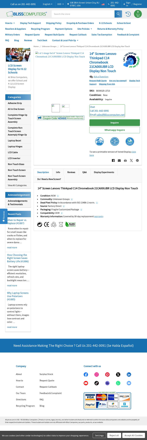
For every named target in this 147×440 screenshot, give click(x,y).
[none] (60, 77)
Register (137, 4)
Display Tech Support (30, 23)
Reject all (114, 435)
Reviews (28, 40)
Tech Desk (42, 40)
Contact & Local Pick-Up (64, 40)
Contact (20, 386)
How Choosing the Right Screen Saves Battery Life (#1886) (18, 258)
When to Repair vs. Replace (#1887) (17, 221)
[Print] (125, 160)
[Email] (119, 160)
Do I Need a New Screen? (49, 179)
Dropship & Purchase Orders (80, 23)
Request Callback (77, 34)
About (19, 374)
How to (8, 23)
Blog (16, 40)
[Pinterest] (137, 160)
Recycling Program (40, 28)
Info (58, 172)
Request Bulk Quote (54, 34)
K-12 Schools (105, 23)
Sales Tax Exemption (102, 34)
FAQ (7, 40)
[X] (131, 160)
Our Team (21, 393)
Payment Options (63, 28)
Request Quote (32, 34)
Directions (21, 399)
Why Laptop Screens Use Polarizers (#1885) (18, 296)
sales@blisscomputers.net (110, 114)
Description (43, 172)
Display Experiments (104, 172)
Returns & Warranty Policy (110, 28)
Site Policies (84, 28)
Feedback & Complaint (128, 34)
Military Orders (12, 34)
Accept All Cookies (134, 435)
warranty (98, 216)
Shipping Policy (53, 23)
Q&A (84, 172)
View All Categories (17, 185)
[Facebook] (113, 160)
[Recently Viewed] (128, 14)
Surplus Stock (46, 374)
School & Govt (124, 23)
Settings (99, 435)
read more (12, 247)
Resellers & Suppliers (15, 28)
